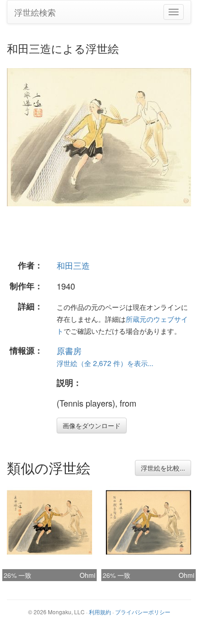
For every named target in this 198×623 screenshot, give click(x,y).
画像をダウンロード (92, 425)
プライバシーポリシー (142, 612)
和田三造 (73, 265)
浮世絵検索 (35, 12)
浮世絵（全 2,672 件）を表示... (105, 363)
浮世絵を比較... (163, 467)
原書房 (69, 350)
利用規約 (100, 612)
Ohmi (87, 575)
